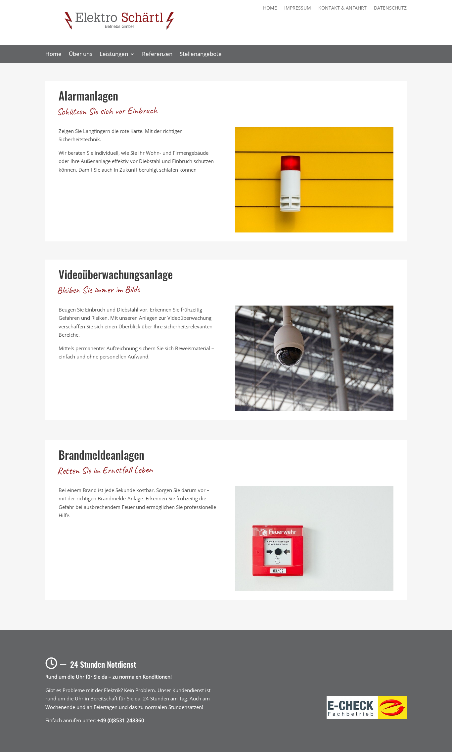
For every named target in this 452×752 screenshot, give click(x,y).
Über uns (80, 55)
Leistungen (114, 55)
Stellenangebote (201, 55)
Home (270, 8)
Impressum (297, 8)
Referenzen (157, 55)
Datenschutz (390, 8)
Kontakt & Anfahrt (342, 8)
